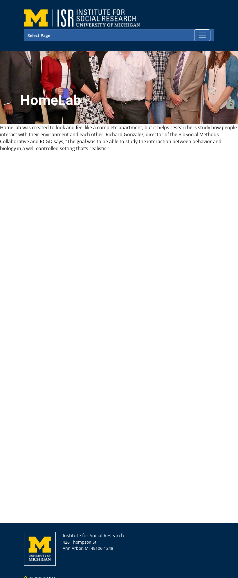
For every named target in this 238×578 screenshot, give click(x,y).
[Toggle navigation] (202, 35)
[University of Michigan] (40, 548)
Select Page (39, 35)
